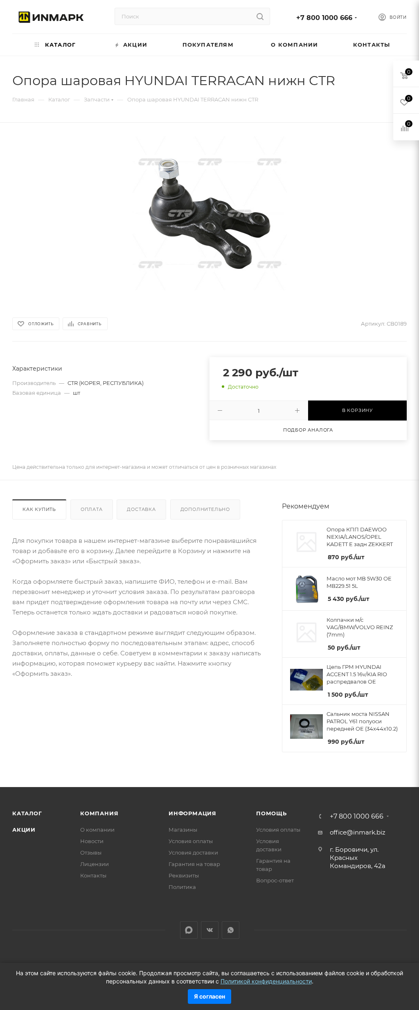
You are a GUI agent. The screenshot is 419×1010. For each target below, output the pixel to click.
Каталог (27, 813)
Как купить (39, 509)
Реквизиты (184, 875)
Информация (192, 813)
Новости (92, 841)
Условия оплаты (191, 841)
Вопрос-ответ (275, 880)
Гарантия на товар (194, 864)
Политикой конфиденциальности (266, 981)
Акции (24, 829)
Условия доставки (193, 852)
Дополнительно (205, 509)
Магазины (183, 829)
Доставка (141, 509)
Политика (182, 887)
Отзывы (90, 852)
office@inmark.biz (357, 832)
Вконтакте (210, 930)
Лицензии (94, 864)
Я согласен (209, 996)
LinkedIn (189, 930)
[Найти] (260, 16)
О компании (97, 829)
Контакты (93, 875)
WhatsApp (230, 930)
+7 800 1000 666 (324, 18)
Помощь (271, 813)
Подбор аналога (308, 430)
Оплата (92, 509)
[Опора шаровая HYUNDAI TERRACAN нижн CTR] (210, 213)
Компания (99, 813)
